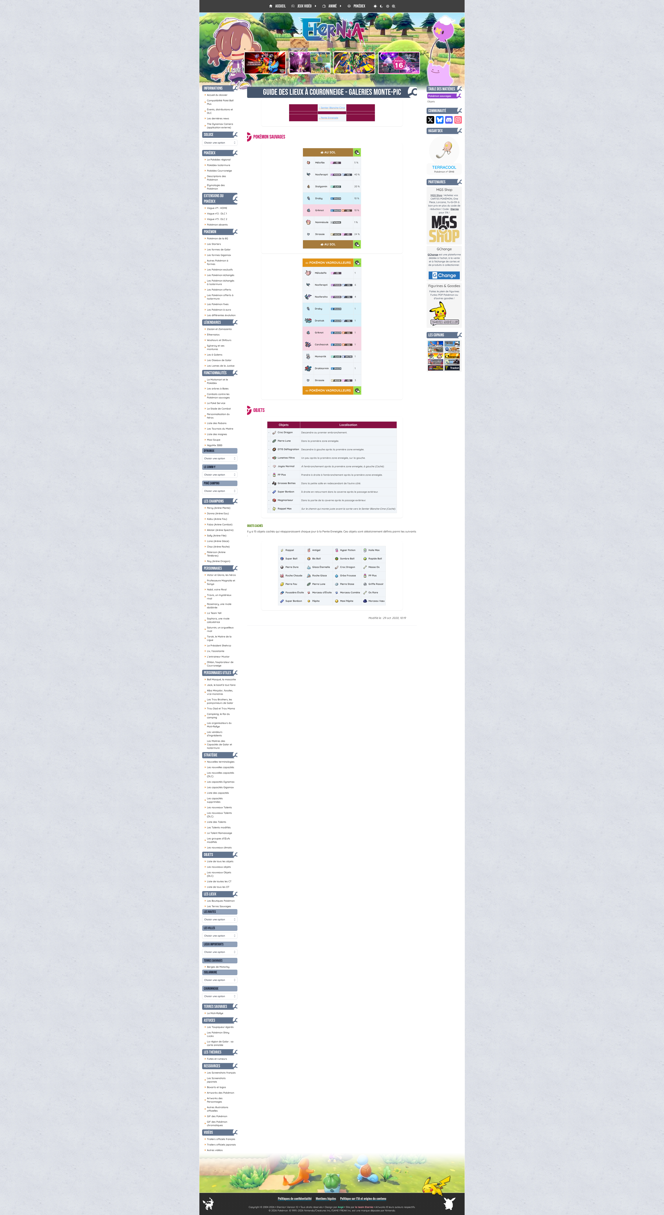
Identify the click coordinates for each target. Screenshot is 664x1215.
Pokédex (209, 152)
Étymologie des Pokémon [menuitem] (214, 187)
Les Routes (210, 912)
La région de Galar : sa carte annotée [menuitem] (219, 1043)
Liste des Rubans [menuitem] (215, 423)
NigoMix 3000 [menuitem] (213, 445)
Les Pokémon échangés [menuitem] (219, 275)
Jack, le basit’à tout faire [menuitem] (220, 685)
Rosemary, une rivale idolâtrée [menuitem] (218, 605)
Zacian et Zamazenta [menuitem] (218, 329)
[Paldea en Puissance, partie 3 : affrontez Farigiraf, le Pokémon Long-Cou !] (309, 62)
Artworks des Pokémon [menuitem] (219, 1093)
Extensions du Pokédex (214, 198)
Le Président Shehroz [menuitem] (217, 645)
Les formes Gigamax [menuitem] (217, 255)
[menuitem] (277, 6)
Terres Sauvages (213, 961)
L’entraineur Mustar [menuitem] (217, 657)
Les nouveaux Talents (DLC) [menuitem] (218, 814)
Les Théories (212, 1052)
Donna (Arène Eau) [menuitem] (216, 513)
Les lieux (210, 894)
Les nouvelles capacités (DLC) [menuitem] (219, 774)
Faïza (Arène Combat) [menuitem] (218, 524)
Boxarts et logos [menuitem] (215, 1087)
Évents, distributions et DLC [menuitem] (218, 111)
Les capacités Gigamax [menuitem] (219, 787)
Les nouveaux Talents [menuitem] (218, 807)
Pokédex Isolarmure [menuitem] (217, 165)
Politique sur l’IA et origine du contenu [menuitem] (363, 1198)
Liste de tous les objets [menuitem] (219, 861)
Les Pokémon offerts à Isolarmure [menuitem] (219, 297)
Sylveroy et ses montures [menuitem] (214, 347)
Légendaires (212, 322)
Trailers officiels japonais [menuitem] (220, 1145)
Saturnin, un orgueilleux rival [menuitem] (219, 629)
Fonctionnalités (215, 372)
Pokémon (210, 231)
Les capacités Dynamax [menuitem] (219, 782)
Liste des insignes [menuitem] (215, 434)
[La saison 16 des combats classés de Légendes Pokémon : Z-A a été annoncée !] (399, 62)
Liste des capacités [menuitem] (216, 793)
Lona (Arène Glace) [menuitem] (216, 541)
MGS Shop (436, 195)
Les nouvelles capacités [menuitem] (219, 767)
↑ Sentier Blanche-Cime (332, 107)
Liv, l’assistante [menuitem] (214, 651)
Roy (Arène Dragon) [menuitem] (217, 561)
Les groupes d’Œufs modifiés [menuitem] (217, 840)
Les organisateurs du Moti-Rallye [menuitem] (218, 724)
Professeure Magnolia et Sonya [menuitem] (219, 582)
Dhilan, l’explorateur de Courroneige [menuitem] (219, 664)
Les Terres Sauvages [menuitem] (217, 906)
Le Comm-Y (209, 467)
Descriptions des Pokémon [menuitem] (215, 178)
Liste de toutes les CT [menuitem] (218, 881)
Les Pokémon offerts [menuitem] (217, 290)
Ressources (212, 1066)
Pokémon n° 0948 (444, 171)
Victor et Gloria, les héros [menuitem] (220, 575)
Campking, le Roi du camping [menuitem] (217, 715)
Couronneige (211, 989)
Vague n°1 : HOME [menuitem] (215, 208)
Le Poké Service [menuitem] (214, 403)
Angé (341, 1207)
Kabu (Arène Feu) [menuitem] (215, 519)
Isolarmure (210, 972)
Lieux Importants (213, 944)
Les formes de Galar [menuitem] (217, 249)
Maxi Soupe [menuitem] (212, 440)
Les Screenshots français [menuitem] (220, 1073)
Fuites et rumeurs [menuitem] (215, 1059)
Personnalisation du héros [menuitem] (217, 416)
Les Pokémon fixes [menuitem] (216, 304)
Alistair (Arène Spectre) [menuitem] (219, 530)
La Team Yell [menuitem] (213, 613)
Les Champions (214, 501)
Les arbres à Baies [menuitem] (216, 388)
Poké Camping (211, 483)
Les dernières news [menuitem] (216, 118)
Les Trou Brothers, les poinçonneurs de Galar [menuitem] (218, 701)
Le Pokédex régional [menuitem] (217, 160)
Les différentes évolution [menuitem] (220, 315)
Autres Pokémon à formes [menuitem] (216, 262)
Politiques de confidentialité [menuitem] (295, 1198)
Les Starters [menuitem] (212, 244)
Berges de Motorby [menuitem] (217, 967)
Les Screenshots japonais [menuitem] (215, 1080)
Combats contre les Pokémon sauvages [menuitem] (217, 396)
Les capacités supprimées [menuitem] (213, 800)
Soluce (208, 134)
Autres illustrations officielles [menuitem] (216, 1109)
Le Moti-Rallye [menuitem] (213, 1013)
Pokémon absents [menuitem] (216, 225)
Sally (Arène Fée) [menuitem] (215, 535)
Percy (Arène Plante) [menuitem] (217, 508)
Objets (208, 854)
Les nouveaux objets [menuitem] (217, 867)
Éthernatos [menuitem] (212, 335)
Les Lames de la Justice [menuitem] (219, 366)
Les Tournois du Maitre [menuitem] (218, 429)
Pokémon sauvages (439, 96)
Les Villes (209, 928)
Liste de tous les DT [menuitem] (217, 887)
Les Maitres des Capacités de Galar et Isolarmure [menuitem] (218, 744)
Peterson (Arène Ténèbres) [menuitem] (215, 554)
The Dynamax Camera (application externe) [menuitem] (218, 125)
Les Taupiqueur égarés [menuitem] (219, 1027)
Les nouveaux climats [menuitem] (218, 847)
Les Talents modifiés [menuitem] (217, 827)
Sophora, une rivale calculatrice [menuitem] (217, 620)
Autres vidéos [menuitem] (213, 1150)
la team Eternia (364, 1207)
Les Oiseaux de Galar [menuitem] (218, 360)
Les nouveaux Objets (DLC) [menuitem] (217, 874)
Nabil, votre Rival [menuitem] (215, 589)
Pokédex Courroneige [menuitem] (218, 171)
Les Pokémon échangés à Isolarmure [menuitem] (219, 282)
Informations (213, 88)
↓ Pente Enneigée (328, 117)
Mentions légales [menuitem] (326, 1198)
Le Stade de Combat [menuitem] (217, 409)
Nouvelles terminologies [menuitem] (219, 762)
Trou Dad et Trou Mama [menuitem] (219, 708)
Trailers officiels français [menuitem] (219, 1139)
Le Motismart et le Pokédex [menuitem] (216, 381)
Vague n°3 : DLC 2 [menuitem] (215, 219)
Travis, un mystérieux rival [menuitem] (218, 596)
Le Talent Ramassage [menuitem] (218, 833)
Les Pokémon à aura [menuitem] (217, 310)
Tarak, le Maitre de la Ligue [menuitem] (218, 638)
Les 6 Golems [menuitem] (213, 355)
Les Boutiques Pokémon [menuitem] (219, 901)
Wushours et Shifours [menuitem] (218, 340)
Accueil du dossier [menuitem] (216, 95)
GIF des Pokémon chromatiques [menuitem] (215, 1123)
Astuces (209, 1020)
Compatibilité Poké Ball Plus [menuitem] (219, 102)
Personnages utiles (217, 672)
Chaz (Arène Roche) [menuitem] (217, 547)
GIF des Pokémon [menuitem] (215, 1116)
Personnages (213, 568)
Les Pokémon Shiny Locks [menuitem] (216, 1034)
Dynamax (209, 451)
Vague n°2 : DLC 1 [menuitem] (215, 213)
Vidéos (208, 1132)
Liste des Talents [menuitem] (215, 822)
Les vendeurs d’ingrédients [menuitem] (213, 733)
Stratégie (210, 755)
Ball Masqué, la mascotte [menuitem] (220, 679)
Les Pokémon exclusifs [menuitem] (218, 269)
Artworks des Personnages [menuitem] (213, 1100)
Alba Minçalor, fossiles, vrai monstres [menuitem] (218, 692)
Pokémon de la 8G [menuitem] (216, 238)
